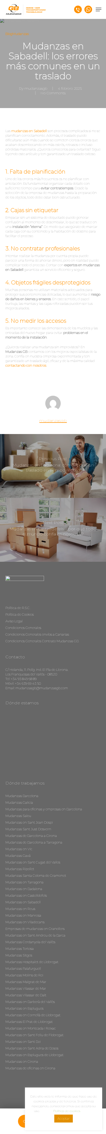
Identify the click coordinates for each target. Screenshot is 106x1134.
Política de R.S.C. (17, 608)
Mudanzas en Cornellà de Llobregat (32, 1015)
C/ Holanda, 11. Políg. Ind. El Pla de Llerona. (36, 670)
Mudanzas (20, 34)
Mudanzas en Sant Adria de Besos (31, 1048)
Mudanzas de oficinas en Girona (30, 1068)
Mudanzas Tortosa (19, 948)
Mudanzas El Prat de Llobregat (29, 1022)
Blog (8, 34)
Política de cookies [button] (66, 1111)
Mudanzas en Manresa (23, 915)
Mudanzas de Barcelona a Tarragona (33, 842)
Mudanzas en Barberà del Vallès (30, 1002)
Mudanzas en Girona (21, 1061)
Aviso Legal (14, 621)
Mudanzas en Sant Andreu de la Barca (35, 935)
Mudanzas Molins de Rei (24, 975)
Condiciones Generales (23, 628)
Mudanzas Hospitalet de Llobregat (31, 962)
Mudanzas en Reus (20, 909)
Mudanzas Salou (18, 816)
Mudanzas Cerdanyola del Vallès (30, 942)
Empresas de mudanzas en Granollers (35, 929)
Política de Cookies (19, 614)
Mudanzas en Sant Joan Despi (29, 822)
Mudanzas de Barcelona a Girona (31, 836)
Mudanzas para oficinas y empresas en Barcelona (43, 809)
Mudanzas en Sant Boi (23, 1041)
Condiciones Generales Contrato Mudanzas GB (42, 641)
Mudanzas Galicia (19, 802)
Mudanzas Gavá (18, 856)
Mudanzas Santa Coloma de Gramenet (35, 875)
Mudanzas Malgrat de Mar (25, 982)
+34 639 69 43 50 (28, 683)
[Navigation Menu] (98, 9)
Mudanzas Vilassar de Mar (25, 988)
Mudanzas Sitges (18, 955)
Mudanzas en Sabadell (23, 902)
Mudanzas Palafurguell (23, 968)
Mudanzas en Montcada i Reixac (30, 1028)
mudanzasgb (35, 88)
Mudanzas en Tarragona (24, 882)
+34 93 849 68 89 (24, 679)
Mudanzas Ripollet (19, 869)
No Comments (53, 93)
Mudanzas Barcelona (21, 796)
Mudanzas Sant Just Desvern (28, 829)
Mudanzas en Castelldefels (26, 895)
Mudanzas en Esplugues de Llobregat (34, 1055)
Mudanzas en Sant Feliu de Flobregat (34, 1035)
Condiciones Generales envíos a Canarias (37, 634)
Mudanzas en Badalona (23, 889)
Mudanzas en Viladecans (25, 922)
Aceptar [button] (63, 1118)
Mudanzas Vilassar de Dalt (25, 995)
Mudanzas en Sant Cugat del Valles (32, 862)
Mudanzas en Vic (18, 849)
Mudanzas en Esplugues (24, 1008)
